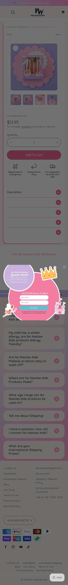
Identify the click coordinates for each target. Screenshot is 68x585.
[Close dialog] (64, 266)
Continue (33, 308)
